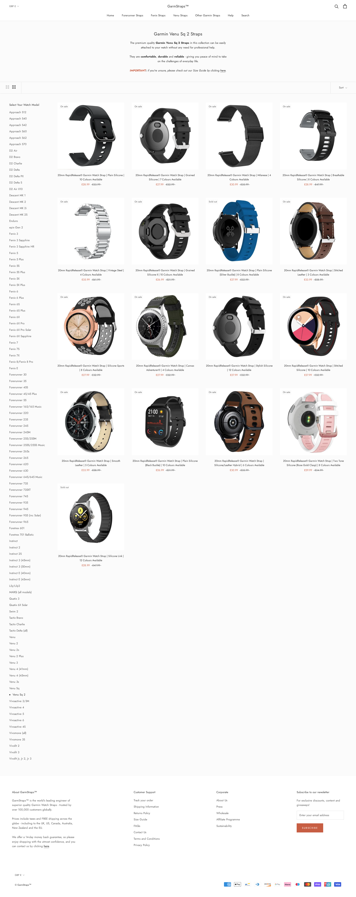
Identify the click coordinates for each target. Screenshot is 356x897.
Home (110, 15)
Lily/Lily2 (14, 586)
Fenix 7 (13, 343)
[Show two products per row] (7, 87)
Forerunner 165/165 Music (25, 407)
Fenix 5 (13, 253)
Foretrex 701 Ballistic (21, 535)
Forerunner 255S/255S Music (27, 445)
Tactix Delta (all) (18, 631)
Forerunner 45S (18, 387)
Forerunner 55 (17, 400)
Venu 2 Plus (16, 656)
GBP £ (12, 6)
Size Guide (140, 819)
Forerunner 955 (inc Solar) (25, 515)
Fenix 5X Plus (17, 285)
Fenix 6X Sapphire (20, 336)
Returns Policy (142, 813)
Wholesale (222, 813)
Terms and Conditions (147, 839)
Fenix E (13, 368)
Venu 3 (13, 663)
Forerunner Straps (132, 15)
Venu (12, 637)
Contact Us (140, 832)
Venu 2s (14, 650)
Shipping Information (146, 807)
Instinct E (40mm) (20, 573)
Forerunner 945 (18, 509)
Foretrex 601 (16, 528)
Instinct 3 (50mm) (19, 567)
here (222, 70)
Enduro (13, 221)
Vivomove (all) (17, 733)
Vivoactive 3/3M (19, 701)
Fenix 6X (14, 317)
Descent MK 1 (17, 195)
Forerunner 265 (18, 458)
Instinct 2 (14, 547)
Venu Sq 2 (19, 695)
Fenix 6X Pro (16, 323)
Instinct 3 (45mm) (19, 560)
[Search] (337, 6)
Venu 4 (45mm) (18, 675)
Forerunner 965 (18, 522)
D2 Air (13, 151)
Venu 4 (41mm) (18, 669)
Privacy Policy (142, 845)
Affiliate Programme (228, 819)
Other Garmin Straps (207, 15)
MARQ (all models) (20, 592)
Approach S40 (18, 119)
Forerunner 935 (18, 503)
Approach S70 (18, 144)
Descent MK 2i (18, 208)
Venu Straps (180, 15)
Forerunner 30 (18, 375)
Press (219, 807)
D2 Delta (14, 170)
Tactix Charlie (17, 624)
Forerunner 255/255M (22, 439)
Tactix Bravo (16, 618)
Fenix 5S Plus (17, 272)
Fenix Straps (158, 15)
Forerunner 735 (18, 483)
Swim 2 (13, 611)
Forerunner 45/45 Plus (23, 394)
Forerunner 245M (19, 432)
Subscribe (310, 828)
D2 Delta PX (16, 176)
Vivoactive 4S (17, 727)
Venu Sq (14, 688)
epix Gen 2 (16, 227)
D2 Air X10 (16, 189)
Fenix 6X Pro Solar (20, 330)
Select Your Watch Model (24, 105)
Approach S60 (18, 131)
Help (231, 15)
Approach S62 (18, 138)
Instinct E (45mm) (19, 579)
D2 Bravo (14, 157)
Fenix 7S (14, 349)
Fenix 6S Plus (17, 311)
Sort (342, 88)
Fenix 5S (14, 266)
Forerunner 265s (19, 451)
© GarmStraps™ (23, 885)
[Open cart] (345, 6)
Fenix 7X (14, 355)
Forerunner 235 (18, 419)
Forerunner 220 (18, 413)
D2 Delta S (15, 183)
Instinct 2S (15, 554)
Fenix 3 (13, 234)
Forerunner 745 (18, 496)
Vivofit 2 (14, 746)
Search (245, 15)
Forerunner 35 (17, 381)
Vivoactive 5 (16, 714)
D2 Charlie (15, 163)
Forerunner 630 (18, 471)
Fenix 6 (13, 291)
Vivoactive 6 (16, 720)
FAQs (137, 826)
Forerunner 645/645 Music (25, 477)
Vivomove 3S (17, 739)
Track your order (143, 800)
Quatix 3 (14, 599)
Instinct (13, 541)
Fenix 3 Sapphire (19, 240)
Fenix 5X (14, 279)
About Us (221, 800)
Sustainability (224, 826)
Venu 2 (13, 643)
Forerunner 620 (18, 464)
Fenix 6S (14, 304)
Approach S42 (18, 125)
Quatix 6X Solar (18, 605)
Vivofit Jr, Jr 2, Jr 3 (20, 759)
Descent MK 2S (18, 215)
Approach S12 (17, 112)
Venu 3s (14, 682)
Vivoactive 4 (16, 707)
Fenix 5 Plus (16, 259)
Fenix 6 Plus (16, 298)
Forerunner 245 (18, 426)
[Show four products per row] (14, 87)
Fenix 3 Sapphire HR (21, 247)
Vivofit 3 (14, 752)
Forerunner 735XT (20, 490)
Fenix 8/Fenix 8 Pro (21, 362)
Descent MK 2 (17, 202)
